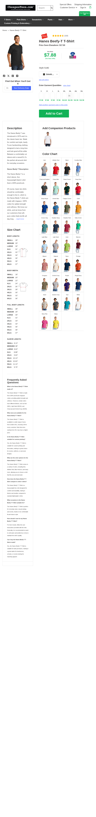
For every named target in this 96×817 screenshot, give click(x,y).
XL (58, 91)
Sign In (83, 8)
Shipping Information (83, 4)
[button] (60, 36)
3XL (70, 91)
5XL (82, 91)
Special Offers (65, 4)
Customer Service (67, 8)
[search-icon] (52, 8)
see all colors (44, 80)
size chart (66, 85)
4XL (76, 91)
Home (4, 30)
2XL (64, 91)
